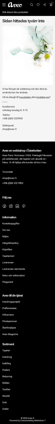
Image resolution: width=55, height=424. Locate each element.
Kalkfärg (6, 363)
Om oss (6, 230)
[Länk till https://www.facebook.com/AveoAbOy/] (4, 206)
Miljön (5, 236)
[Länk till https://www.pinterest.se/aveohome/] (24, 206)
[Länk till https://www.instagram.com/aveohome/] (11, 206)
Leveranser (8, 262)
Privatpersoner (9, 321)
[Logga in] (44, 4)
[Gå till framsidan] (15, 4)
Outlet (5, 408)
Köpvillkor (7, 249)
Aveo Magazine (10, 334)
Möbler (6, 382)
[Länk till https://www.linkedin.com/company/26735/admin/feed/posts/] (17, 206)
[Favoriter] (38, 4)
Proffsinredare (9, 308)
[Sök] (31, 4)
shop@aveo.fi (9, 178)
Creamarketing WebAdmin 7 (33, 420)
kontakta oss (42, 97)
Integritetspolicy (10, 243)
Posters (6, 370)
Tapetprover (8, 256)
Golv (4, 402)
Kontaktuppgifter (11, 223)
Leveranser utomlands (13, 269)
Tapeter (6, 350)
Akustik (6, 395)
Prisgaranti (7, 282)
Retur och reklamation (13, 275)
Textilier (6, 389)
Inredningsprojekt (11, 301)
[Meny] (4, 4)
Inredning (7, 357)
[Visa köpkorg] (51, 4)
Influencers (8, 314)
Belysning (7, 376)
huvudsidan (25, 97)
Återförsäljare (9, 327)
